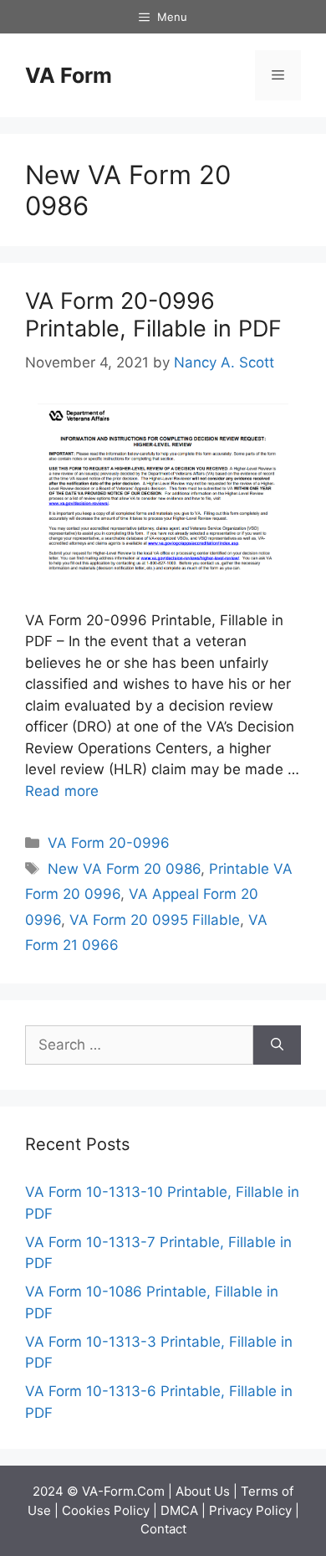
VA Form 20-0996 (109, 842)
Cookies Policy (106, 1510)
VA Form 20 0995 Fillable (154, 920)
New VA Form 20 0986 (124, 868)
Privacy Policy (250, 1510)
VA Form (68, 75)
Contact (163, 1529)
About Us (203, 1491)
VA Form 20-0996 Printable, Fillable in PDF (153, 314)
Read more (62, 791)
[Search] (277, 1045)
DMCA (179, 1510)
